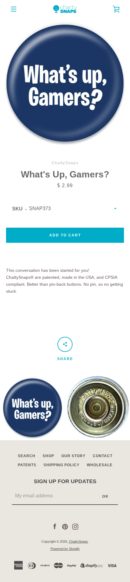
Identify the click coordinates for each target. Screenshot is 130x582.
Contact (102, 456)
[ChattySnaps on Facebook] (55, 526)
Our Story (73, 456)
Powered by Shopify (65, 549)
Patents (27, 465)
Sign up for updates (65, 481)
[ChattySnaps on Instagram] (75, 526)
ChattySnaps (78, 541)
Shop (48, 456)
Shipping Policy (62, 465)
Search (26, 456)
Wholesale (99, 465)
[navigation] (13, 9)
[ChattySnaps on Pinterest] (65, 526)
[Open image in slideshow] (65, 83)
